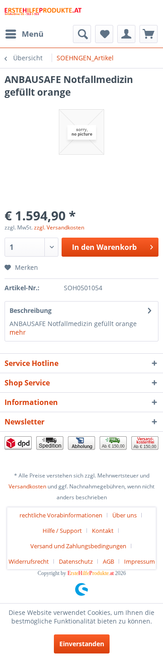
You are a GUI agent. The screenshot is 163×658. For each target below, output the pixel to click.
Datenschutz (76, 561)
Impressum (139, 561)
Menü (32, 34)
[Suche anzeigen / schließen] (82, 34)
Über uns (124, 515)
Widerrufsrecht (29, 561)
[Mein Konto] (126, 34)
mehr (18, 332)
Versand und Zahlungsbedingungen (78, 546)
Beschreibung (31, 310)
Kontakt (103, 530)
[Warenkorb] (148, 34)
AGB (108, 561)
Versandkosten (27, 486)
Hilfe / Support (62, 530)
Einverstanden (81, 643)
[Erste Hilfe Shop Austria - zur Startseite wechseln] (43, 12)
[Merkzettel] (104, 34)
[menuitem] (24, 34)
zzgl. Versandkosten (59, 227)
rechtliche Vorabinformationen (60, 515)
